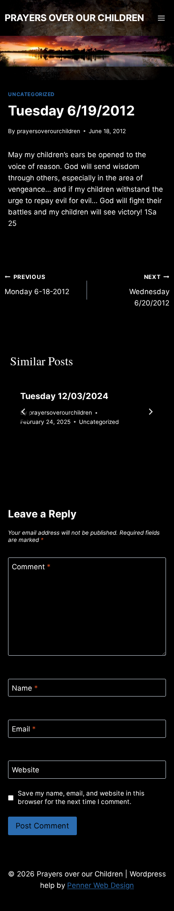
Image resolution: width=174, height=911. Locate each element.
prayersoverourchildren (48, 131)
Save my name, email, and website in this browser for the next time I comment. (81, 797)
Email (24, 729)
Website (25, 770)
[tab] (70, 451)
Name (25, 688)
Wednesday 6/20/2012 (149, 290)
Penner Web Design (100, 885)
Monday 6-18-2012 (37, 284)
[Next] (150, 412)
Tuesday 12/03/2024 (64, 396)
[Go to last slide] (23, 412)
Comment (31, 567)
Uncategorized (31, 94)
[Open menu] (161, 17)
